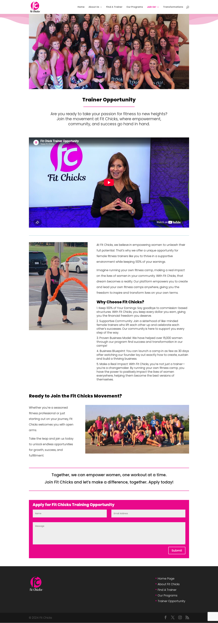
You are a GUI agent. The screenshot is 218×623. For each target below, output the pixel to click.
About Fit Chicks (169, 584)
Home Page (166, 579)
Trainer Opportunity (171, 601)
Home (81, 7)
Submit (177, 550)
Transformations (173, 7)
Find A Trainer (114, 7)
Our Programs (134, 7)
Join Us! (151, 7)
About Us (94, 7)
